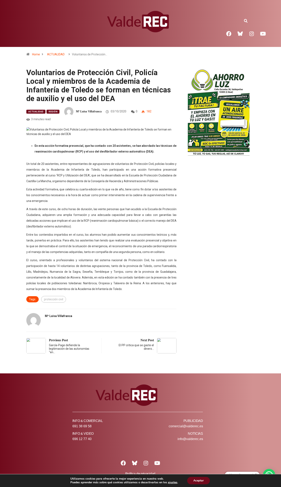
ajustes (172, 482)
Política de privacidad (140, 473)
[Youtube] (263, 33)
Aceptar (198, 480)
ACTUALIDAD (56, 54)
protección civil (53, 299)
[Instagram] (251, 33)
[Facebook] (229, 33)
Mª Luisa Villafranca (89, 111)
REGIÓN (53, 111)
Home (36, 54)
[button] (246, 21)
